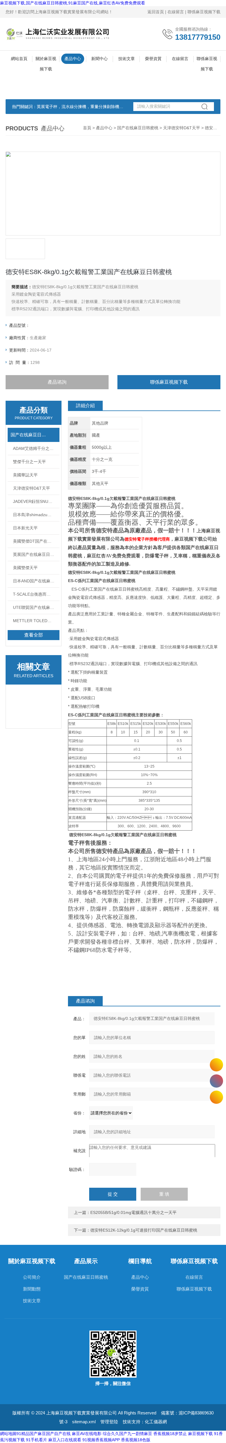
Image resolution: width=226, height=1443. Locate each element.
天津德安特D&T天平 (181, 127)
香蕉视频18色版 (135, 1439)
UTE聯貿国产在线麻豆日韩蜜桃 (36, 607)
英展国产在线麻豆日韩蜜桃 (36, 554)
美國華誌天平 (25, 475)
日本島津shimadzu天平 (34, 514)
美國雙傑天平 (25, 567)
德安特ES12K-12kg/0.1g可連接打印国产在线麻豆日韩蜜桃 (143, 1230)
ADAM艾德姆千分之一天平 (36, 448)
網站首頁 (19, 58)
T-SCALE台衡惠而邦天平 (36, 594)
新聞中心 (99, 58)
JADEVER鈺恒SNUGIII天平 (36, 501)
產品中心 (72, 58)
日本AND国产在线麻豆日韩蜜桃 (36, 581)
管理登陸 (109, 1421)
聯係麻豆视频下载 (203, 11)
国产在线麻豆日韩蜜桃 (137, 127)
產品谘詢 (57, 382)
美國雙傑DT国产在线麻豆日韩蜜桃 (36, 541)
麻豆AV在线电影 (87, 1433)
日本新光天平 (25, 528)
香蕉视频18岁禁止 (170, 1433)
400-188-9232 (216, 1081)
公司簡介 (32, 1277)
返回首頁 (155, 11)
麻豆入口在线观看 (64, 1439)
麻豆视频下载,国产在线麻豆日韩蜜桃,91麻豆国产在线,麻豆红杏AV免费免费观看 (72, 3)
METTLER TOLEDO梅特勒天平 (36, 620)
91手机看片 (36, 1439)
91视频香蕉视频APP (101, 1439)
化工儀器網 (156, 1421)
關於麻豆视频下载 (46, 60)
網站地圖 (8, 1433)
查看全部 (33, 634)
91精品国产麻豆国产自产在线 (43, 1433)
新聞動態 (32, 1288)
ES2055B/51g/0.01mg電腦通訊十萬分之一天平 (133, 1212)
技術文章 (126, 58)
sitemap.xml (84, 1421)
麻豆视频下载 (200, 1433)
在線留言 (175, 11)
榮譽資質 (153, 58)
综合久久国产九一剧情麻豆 (127, 1433)
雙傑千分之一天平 (29, 461)
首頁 (87, 127)
